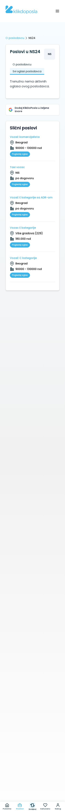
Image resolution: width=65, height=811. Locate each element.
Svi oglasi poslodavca (27, 71)
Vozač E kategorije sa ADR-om (31, 197)
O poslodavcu (15, 38)
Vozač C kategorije (23, 258)
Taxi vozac (17, 167)
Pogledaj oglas (20, 154)
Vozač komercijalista (25, 137)
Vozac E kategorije (23, 228)
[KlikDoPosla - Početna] (21, 10)
